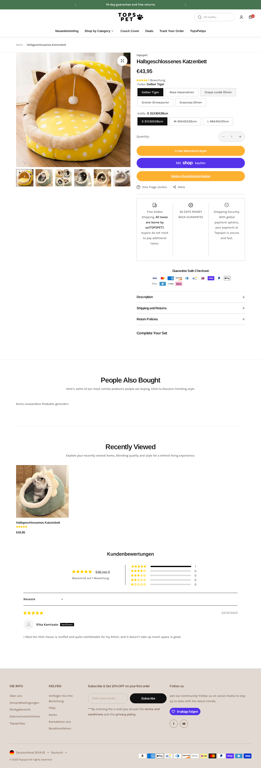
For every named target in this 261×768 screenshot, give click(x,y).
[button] (75, 5)
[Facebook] (174, 724)
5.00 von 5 (102, 572)
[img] (33, 613)
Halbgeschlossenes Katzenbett (38, 522)
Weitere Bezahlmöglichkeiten (190, 176)
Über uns (16, 696)
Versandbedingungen (24, 703)
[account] (241, 17)
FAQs (52, 708)
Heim (19, 45)
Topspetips (17, 723)
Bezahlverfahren (60, 728)
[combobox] (214, 17)
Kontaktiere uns (60, 722)
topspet (142, 55)
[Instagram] (184, 724)
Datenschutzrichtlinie (25, 716)
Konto (53, 715)
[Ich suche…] (199, 17)
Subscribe (148, 698)
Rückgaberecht (20, 709)
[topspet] (130, 17)
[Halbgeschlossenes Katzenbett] (42, 491)
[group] (73, 110)
